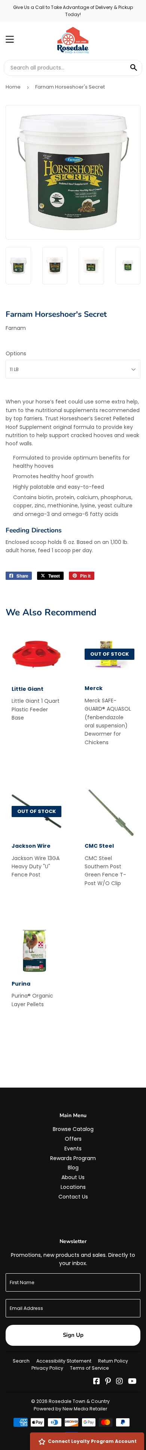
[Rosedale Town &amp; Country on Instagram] (119, 1382)
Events (73, 1148)
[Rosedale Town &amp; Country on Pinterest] (108, 1382)
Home (13, 86)
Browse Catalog (73, 1129)
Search (21, 1361)
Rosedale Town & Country (79, 1401)
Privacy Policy (47, 1368)
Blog (73, 1167)
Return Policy (113, 1361)
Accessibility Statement (63, 1361)
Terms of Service (89, 1368)
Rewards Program (73, 1158)
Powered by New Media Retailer (70, 1409)
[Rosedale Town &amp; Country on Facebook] (96, 1382)
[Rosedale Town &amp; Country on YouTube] (132, 1382)
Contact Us (73, 1196)
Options (16, 353)
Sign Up (73, 1335)
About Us (73, 1177)
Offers (73, 1139)
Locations (73, 1187)
